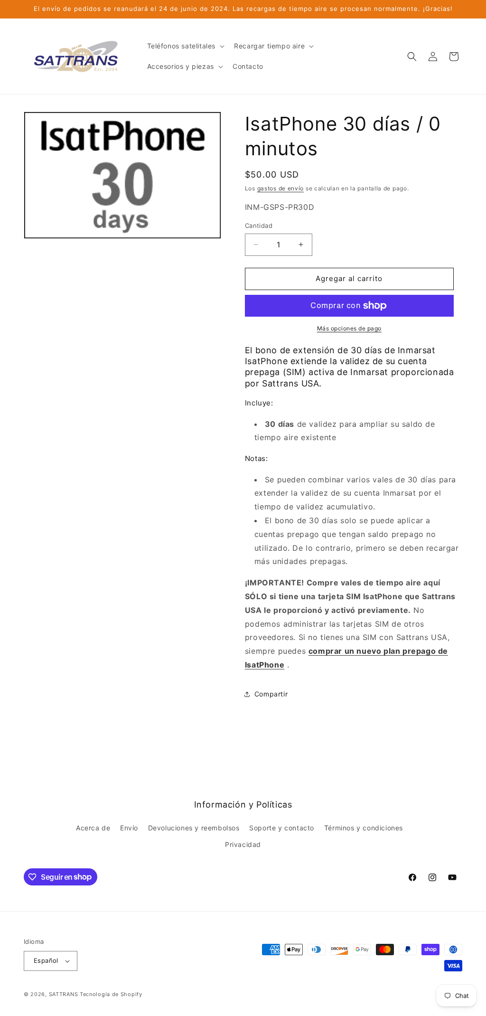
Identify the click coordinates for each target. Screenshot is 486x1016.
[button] (185, 46)
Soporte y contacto (281, 828)
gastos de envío (280, 188)
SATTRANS (63, 994)
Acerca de (93, 828)
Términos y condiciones (363, 828)
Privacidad (243, 844)
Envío (129, 828)
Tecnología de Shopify (111, 994)
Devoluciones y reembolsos (194, 828)
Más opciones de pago (349, 328)
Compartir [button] (271, 694)
